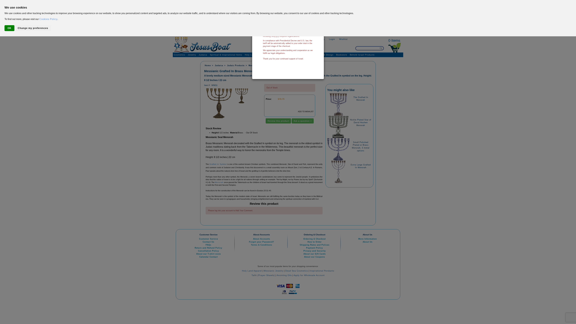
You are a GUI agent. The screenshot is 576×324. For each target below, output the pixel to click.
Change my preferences (33, 28)
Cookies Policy (48, 19)
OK (9, 28)
